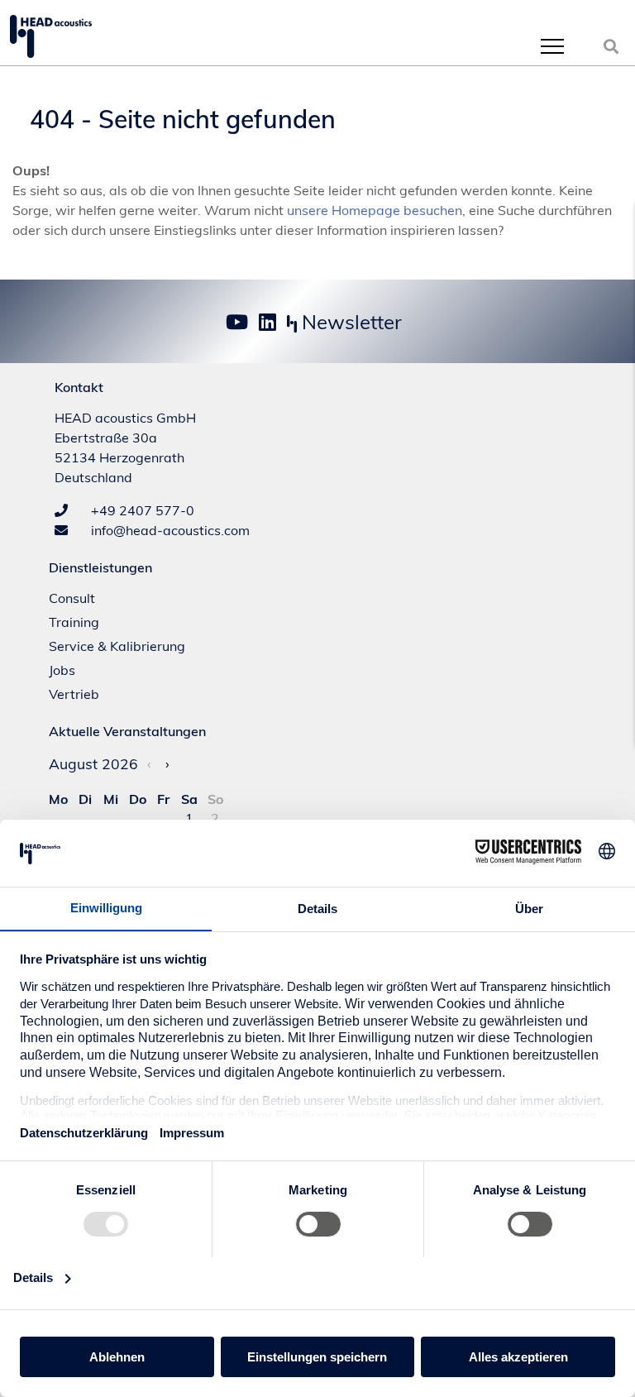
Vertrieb (74, 694)
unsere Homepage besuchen (374, 210)
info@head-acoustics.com (169, 530)
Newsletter (349, 321)
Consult (72, 598)
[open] (552, 46)
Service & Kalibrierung (117, 646)
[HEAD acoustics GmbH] (51, 36)
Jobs (62, 670)
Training (74, 622)
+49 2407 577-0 (141, 510)
